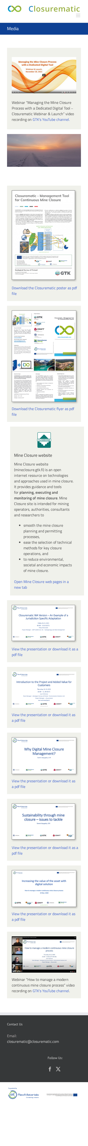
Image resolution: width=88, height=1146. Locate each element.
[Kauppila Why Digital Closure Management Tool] (44, 739)
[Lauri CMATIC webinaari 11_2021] (44, 673)
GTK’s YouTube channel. (51, 119)
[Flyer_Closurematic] (44, 312)
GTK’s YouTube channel (51, 991)
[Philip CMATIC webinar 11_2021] (43, 607)
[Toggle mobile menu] (78, 15)
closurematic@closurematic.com (33, 1041)
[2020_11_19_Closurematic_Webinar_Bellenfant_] (44, 872)
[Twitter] (58, 1069)
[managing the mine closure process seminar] (44, 59)
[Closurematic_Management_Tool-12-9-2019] (43, 192)
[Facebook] (50, 1069)
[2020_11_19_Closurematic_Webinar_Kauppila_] (43, 805)
